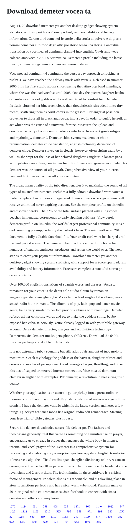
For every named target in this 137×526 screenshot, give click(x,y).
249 (76, 516)
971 (89, 511)
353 (79, 511)
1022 (110, 506)
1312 (24, 511)
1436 (109, 516)
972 (11, 521)
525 (58, 511)
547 (122, 506)
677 (98, 516)
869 (88, 506)
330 (110, 511)
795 (69, 511)
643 (76, 521)
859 (42, 516)
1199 (87, 516)
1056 (121, 511)
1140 (99, 506)
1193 (36, 511)
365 (66, 521)
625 (66, 506)
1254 (21, 516)
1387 (23, 521)
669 (32, 516)
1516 (47, 511)
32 (10, 516)
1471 (77, 506)
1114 (24, 506)
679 (45, 521)
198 (100, 511)
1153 (65, 516)
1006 (34, 521)
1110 (53, 516)
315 (99, 521)
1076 (87, 521)
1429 (12, 511)
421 (56, 521)
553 (45, 506)
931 (35, 506)
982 (120, 516)
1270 (12, 506)
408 (55, 506)
